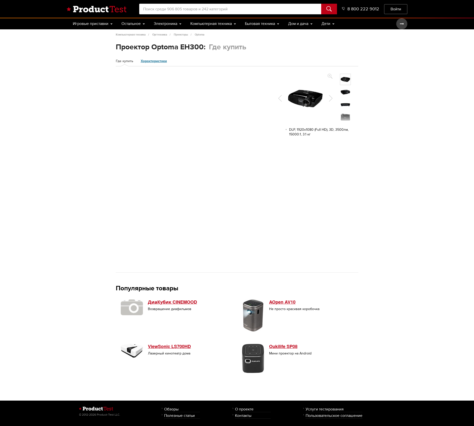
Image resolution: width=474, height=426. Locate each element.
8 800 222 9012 (363, 9)
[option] (345, 79)
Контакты (243, 415)
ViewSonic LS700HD (169, 346)
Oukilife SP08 (283, 346)
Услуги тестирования (325, 409)
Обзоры (171, 409)
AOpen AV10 (282, 302)
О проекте (244, 409)
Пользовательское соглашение (334, 415)
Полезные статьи (179, 415)
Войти (396, 9)
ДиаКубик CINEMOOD (172, 302)
